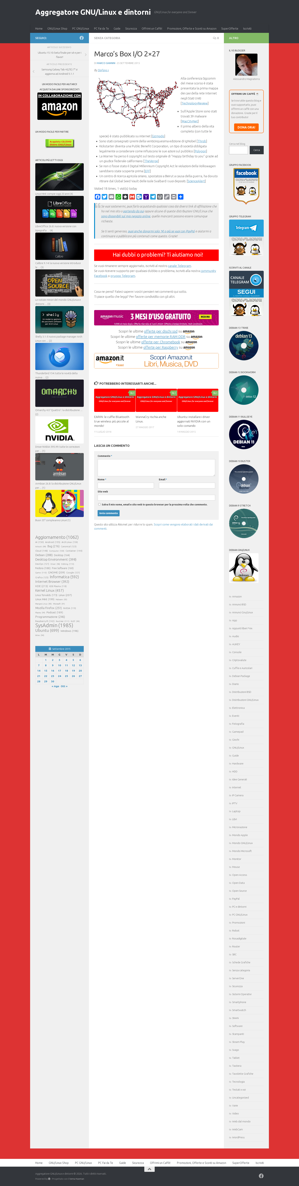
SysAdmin (54, 625)
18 (66, 670)
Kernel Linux (49, 590)
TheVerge (151, 161)
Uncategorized (240, 1097)
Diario (235, 683)
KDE (41, 586)
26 (73, 676)
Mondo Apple (240, 835)
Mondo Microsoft (242, 851)
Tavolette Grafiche (242, 1073)
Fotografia (238, 723)
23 (52, 676)
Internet (236, 787)
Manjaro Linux (43, 604)
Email (163, 479)
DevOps (42, 564)
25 (66, 676)
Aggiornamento (57, 537)
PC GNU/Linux (80, 28)
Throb (202, 141)
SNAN (235, 1018)
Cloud (41, 550)
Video (235, 1113)
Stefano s (103, 70)
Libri (234, 819)
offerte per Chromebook (160, 342)
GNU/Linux (238, 747)
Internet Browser (52, 581)
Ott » (64, 686)
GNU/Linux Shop (57, 28)
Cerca (256, 150)
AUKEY (236, 644)
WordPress (238, 1137)
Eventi (235, 715)
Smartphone (239, 1002)
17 (59, 670)
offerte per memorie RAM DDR (160, 336)
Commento (105, 456)
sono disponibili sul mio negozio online (125, 216)
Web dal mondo (241, 1121)
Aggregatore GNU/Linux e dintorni (93, 12)
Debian (44, 555)
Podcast (55, 612)
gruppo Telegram (122, 276)
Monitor (236, 858)
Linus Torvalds (46, 595)
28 (38, 681)
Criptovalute (239, 660)
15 (45, 670)
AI (39, 542)
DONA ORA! (246, 127)
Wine (39, 635)
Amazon (237, 596)
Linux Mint (44, 599)
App (234, 620)
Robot (235, 930)
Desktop (62, 555)
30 (52, 681)
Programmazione (50, 616)
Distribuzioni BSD (241, 691)
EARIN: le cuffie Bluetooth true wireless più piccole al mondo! (111, 421)
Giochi (235, 739)
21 (38, 676)
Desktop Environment (55, 559)
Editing (67, 564)
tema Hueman (77, 1179)
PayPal (236, 898)
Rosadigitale (239, 938)
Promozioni (238, 922)
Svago (235, 1049)
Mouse (236, 866)
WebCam (237, 1129)
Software (237, 1026)
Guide (117, 28)
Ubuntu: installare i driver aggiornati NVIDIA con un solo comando (193, 421)
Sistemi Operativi (241, 994)
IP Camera (237, 795)
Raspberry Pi (45, 621)
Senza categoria (107, 38)
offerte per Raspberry (160, 347)
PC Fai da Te (101, 28)
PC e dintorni (239, 906)
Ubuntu (47, 630)
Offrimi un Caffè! (152, 28)
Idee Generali (239, 779)
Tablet (236, 1057)
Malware (61, 599)
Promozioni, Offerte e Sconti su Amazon (191, 28)
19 (73, 670)
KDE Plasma (58, 586)
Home (39, 28)
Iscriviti (247, 28)
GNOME (56, 572)
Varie (235, 1105)
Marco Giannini (106, 63)
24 (59, 676)
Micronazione (239, 827)
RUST (75, 621)
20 (80, 670)
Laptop (236, 811)
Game (41, 572)
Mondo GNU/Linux (242, 843)
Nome (102, 479)
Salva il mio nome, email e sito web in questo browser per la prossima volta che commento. (154, 504)
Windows (69, 630)
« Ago (55, 686)
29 (45, 681)
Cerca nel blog (237, 143)
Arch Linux (70, 542)
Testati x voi (239, 1089)
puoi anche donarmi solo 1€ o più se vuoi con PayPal (161, 231)
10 (59, 665)
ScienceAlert (196, 181)
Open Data (238, 882)
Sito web (103, 491)
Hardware (237, 763)
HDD (234, 771)
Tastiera (236, 1065)
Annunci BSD (239, 604)
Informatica (64, 577)
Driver (55, 564)
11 (66, 665)
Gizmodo (158, 136)
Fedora (43, 568)
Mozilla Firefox (48, 608)
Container (74, 550)
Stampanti (238, 1033)
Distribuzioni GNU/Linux (245, 699)
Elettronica (238, 707)
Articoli (40, 547)
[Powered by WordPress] (49, 1179)
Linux (65, 595)
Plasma (40, 613)
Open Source (239, 890)
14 (38, 670)
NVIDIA (69, 608)
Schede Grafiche (241, 962)
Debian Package (241, 676)
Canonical (68, 546)
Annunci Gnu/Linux (242, 612)
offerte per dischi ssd (161, 331)
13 (80, 665)
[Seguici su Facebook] (82, 38)
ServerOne (238, 978)
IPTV (234, 803)
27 (80, 676)
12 (73, 665)
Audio (235, 636)
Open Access (239, 874)
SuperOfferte (229, 28)
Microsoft (59, 604)
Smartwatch (239, 1010)
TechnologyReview (195, 103)
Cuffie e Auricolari (242, 668)
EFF (147, 171)
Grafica (41, 577)
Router (236, 946)
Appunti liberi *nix (242, 628)
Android (52, 542)
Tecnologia (238, 1081)
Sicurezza (131, 28)
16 (52, 670)
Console (237, 652)
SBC (234, 954)
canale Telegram (179, 265)
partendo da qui (133, 211)
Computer (56, 551)
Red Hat (62, 621)
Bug (53, 546)
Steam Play (238, 1041)
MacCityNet (190, 121)
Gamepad (237, 731)
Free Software (63, 568)
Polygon (200, 151)
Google (73, 572)
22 (45, 676)
